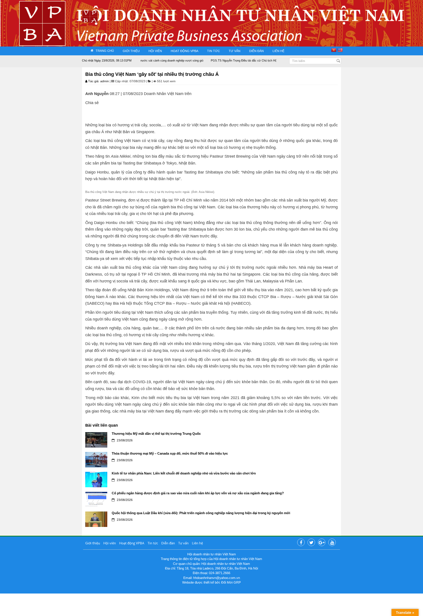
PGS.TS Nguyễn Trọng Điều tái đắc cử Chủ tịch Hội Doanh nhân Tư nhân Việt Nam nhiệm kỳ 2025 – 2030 (266, 60)
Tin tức (213, 51)
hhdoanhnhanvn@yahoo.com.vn (216, 578)
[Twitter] (311, 542)
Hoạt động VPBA (184, 51)
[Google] (321, 542)
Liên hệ (278, 51)
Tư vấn (234, 51)
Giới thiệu (131, 51)
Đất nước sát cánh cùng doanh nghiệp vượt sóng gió (156, 60)
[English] (341, 50)
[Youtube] (332, 542)
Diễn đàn (256, 51)
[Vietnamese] (334, 50)
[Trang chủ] (90, 16)
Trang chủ (105, 50)
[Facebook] (300, 542)
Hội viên (155, 51)
